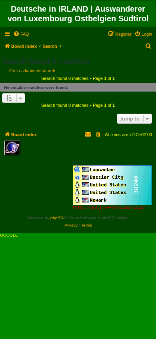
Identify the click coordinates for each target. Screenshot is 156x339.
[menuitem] (21, 34)
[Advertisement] (82, 152)
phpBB (56, 218)
